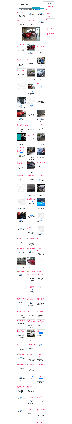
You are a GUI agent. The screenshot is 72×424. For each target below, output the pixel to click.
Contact (33, 422)
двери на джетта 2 (48, 13)
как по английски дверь (38, 9)
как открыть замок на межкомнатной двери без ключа (28, 9)
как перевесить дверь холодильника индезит (37, 8)
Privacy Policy (37, 422)
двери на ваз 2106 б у (49, 23)
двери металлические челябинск (49, 25)
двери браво (20, 0)
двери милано (48, 20)
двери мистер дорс (48, 10)
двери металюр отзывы (49, 17)
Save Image (21, 14)
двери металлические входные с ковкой (50, 34)
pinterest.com (21, 419)
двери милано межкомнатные (50, 30)
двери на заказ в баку (49, 19)
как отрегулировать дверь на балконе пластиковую (25, 8)
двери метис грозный (49, 9)
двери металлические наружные (49, 29)
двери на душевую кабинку (49, 7)
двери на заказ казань (49, 16)
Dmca (30, 422)
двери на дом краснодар (49, 6)
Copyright (41, 422)
